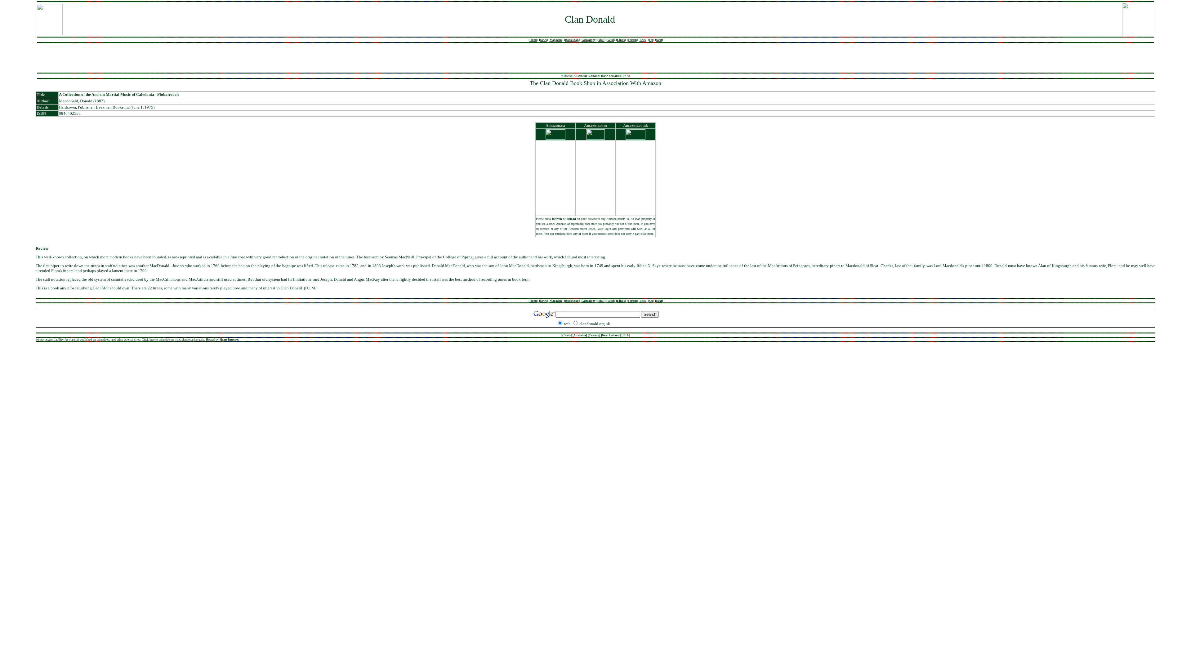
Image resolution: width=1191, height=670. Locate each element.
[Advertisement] (595, 58)
